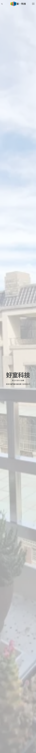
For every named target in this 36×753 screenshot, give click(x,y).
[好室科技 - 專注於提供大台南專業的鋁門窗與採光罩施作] (18, 3)
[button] (2, 4)
